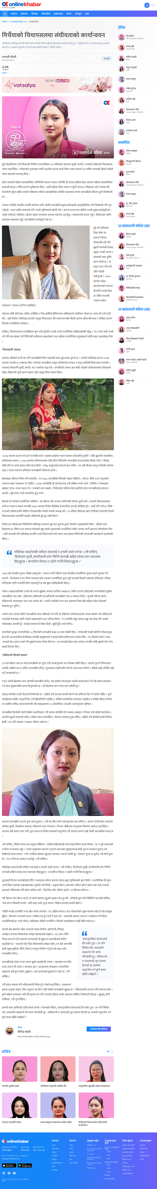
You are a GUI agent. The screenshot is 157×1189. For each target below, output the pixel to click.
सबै (108, 1051)
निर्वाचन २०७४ (126, 1159)
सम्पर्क (142, 1159)
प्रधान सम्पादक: (25, 1147)
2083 (108, 1172)
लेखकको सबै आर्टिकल (98, 1029)
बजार (71, 1145)
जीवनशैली (45, 14)
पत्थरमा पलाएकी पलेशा (11, 1122)
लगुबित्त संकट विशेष (128, 1149)
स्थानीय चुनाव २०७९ (128, 1166)
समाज (53, 1145)
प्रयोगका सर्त (143, 1149)
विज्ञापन (142, 1152)
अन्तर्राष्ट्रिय (55, 1170)
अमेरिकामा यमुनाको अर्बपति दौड (53, 1086)
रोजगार (72, 1152)
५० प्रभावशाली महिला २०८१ (18, 22)
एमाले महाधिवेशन (127, 1174)
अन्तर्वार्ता (54, 1156)
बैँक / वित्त (73, 1156)
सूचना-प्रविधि (73, 1163)
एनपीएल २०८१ (91, 1145)
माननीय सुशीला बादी (10, 1086)
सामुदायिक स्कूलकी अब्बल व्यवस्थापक (94, 1086)
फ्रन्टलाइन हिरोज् (110, 1179)
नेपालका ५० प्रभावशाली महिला (112, 1148)
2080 (109, 1152)
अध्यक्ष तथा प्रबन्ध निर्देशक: (9, 1147)
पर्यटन (71, 1149)
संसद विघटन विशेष (127, 1152)
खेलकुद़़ (54, 1159)
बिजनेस (34, 14)
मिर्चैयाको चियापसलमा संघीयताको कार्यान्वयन (93, 1124)
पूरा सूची (107, 58)
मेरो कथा (107, 1175)
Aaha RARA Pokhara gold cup (94, 1158)
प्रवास (53, 1166)
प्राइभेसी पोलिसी (144, 1156)
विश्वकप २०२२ (91, 1168)
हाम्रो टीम (142, 1145)
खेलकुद (78, 14)
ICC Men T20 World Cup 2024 (94, 1149)
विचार (69, 14)
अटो (71, 1159)
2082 (109, 1159)
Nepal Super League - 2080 (94, 1163)
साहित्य (54, 1152)
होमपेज (14, 14)
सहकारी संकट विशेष (128, 1145)
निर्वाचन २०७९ (126, 1170)
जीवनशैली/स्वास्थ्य (57, 1163)
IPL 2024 (90, 1154)
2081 (108, 1155)
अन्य (87, 14)
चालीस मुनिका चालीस (111, 1162)
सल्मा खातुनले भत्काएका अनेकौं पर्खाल (56, 1122)
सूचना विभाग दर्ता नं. (38, 1147)
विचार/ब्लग (55, 1149)
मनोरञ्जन (58, 14)
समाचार (24, 14)
